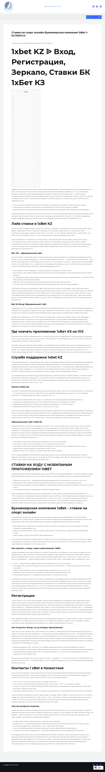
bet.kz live (17, 151)
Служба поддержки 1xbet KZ (22, 105)
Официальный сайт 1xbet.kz (22, 109)
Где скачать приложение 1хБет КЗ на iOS (26, 103)
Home (6, 17)
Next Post (98, 755)
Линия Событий (19, 107)
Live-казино (17, 169)
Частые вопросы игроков (21, 135)
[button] (94, 17)
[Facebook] (93, 6)
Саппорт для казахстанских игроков (24, 160)
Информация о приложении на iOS (24, 173)
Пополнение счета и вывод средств (25, 167)
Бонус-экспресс (19, 171)
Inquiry (41, 17)
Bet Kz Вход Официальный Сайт (24, 100)
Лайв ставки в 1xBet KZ (21, 96)
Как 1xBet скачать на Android (22, 176)
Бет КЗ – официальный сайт (22, 98)
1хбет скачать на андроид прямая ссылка (45, 248)
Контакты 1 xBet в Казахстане (23, 132)
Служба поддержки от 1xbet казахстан (25, 157)
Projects (12, 17)
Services (20, 17)
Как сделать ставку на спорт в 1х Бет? (25, 137)
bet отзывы (17, 178)
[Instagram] (97, 6)
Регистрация (18, 125)
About (26, 17)
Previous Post (8, 755)
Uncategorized (16, 38)
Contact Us (34, 17)
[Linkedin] (101, 6)
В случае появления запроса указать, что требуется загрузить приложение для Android (26, 142)
